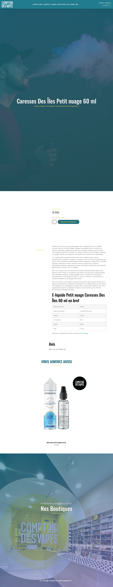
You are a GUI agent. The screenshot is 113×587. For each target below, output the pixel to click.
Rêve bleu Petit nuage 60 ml (56, 443)
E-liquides (53, 4)
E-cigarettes (46, 4)
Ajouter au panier (68, 222)
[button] (77, 4)
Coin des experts (61, 4)
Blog (68, 4)
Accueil (37, 106)
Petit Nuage (50, 106)
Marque (43, 106)
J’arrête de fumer (37, 4)
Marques (73, 4)
